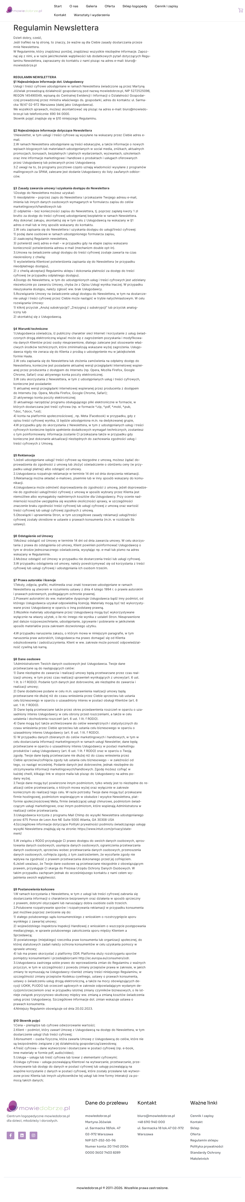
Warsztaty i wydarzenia (92, 15)
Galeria (91, 6)
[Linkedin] (22, 1135)
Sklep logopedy (134, 6)
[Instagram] (33, 1135)
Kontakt (60, 15)
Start (58, 6)
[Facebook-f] (10, 1135)
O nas (73, 6)
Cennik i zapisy (166, 6)
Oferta (110, 6)
